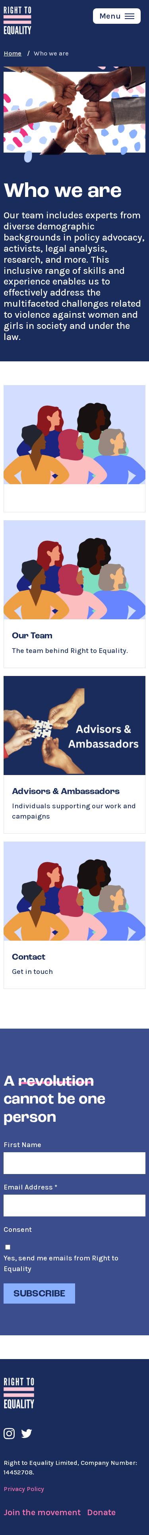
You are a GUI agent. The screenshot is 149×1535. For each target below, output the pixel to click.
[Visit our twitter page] (26, 1433)
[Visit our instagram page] (9, 1433)
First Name (22, 1144)
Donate (101, 1512)
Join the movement (42, 1512)
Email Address (30, 1187)
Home (12, 53)
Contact (74, 915)
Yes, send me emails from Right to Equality (61, 1263)
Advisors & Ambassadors (74, 755)
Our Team (74, 594)
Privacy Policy (24, 1489)
